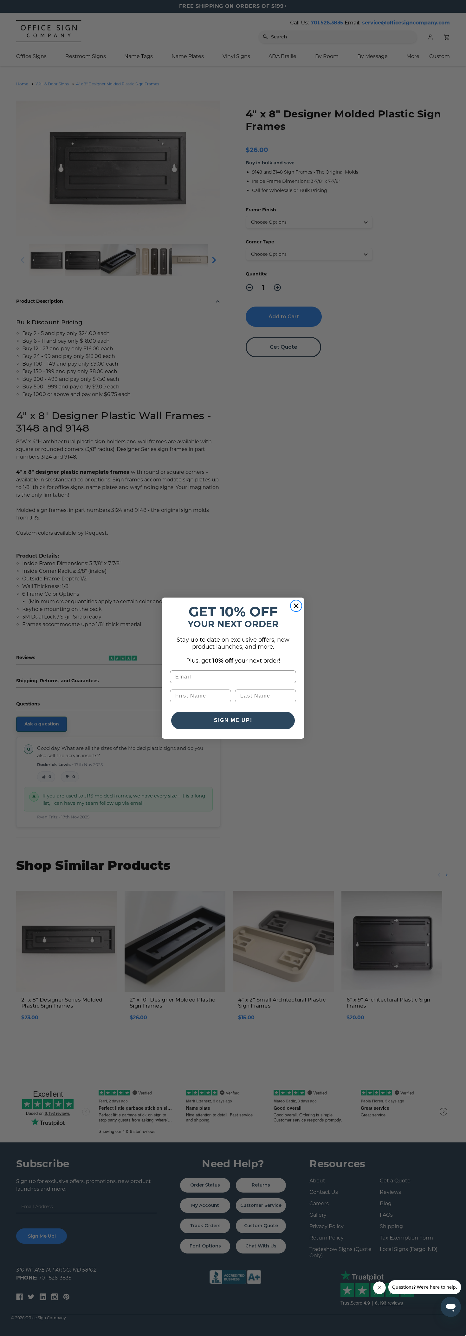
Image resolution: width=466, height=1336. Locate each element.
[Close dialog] (296, 606)
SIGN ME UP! (233, 720)
